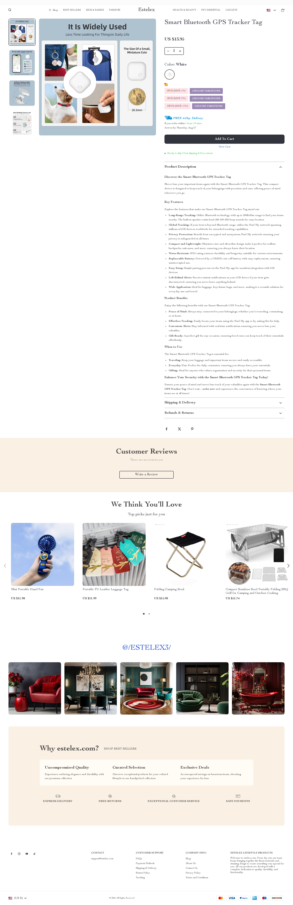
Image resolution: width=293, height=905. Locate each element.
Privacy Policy (193, 873)
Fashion (114, 10)
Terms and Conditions (197, 878)
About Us (191, 863)
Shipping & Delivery (146, 868)
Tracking (140, 878)
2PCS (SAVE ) (176, 91)
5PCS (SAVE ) (176, 98)
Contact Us (192, 868)
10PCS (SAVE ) (177, 106)
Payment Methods (145, 863)
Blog (188, 859)
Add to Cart (224, 139)
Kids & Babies (95, 10)
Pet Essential (210, 10)
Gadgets (231, 10)
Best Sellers (72, 10)
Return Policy (143, 873)
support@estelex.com (102, 859)
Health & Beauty (184, 10)
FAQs (139, 859)
